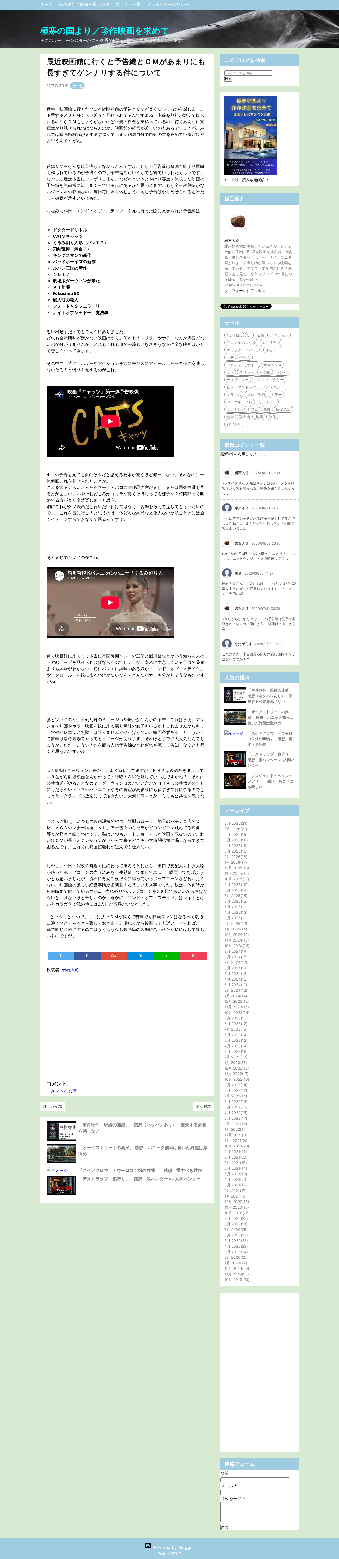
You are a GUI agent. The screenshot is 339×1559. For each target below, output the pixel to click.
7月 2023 (235, 1029)
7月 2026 (235, 829)
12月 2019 (236, 1268)
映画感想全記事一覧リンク (85, 4)
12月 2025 (236, 867)
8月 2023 (235, 1023)
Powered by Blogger (172, 1547)
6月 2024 (235, 968)
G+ (114, 956)
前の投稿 (203, 1106)
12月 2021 (235, 1135)
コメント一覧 (128, 4)
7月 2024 (235, 962)
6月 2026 (235, 834)
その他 (77, 85)
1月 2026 (235, 862)
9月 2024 (235, 951)
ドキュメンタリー (269, 379)
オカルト (272, 350)
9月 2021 (235, 1151)
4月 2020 (235, 1246)
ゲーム (244, 357)
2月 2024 (235, 990)
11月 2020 (236, 1207)
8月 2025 (235, 890)
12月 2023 (236, 1001)
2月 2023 (235, 1057)
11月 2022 (235, 1073)
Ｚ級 (260, 335)
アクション (279, 335)
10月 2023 (236, 1012)
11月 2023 (236, 1007)
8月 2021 (235, 1157)
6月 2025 (235, 901)
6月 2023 (235, 1034)
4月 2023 (235, 1046)
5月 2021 (235, 1174)
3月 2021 (235, 1185)
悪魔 (267, 409)
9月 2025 (235, 884)
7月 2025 (235, 895)
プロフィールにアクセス (244, 290)
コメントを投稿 (62, 1090)
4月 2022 (235, 1112)
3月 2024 (235, 984)
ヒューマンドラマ (241, 387)
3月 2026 (235, 851)
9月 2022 (235, 1085)
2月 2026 (235, 856)
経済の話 (283, 409)
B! (140, 956)
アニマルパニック (241, 342)
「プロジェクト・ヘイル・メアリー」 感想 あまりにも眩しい (270, 781)
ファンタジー (273, 387)
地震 (259, 416)
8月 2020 (235, 1224)
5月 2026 (235, 840)
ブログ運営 (256, 394)
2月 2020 (235, 1257)
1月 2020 (235, 1263)
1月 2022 (234, 1129)
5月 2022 (235, 1107)
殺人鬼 (244, 416)
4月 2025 (235, 912)
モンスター (267, 402)
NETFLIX (234, 335)
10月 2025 (236, 879)
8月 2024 (235, 957)
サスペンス (272, 365)
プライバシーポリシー (167, 4)
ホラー (276, 394)
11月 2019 (236, 1274)
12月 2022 (236, 1068)
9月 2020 (235, 1218)
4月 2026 (235, 845)
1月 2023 (235, 1062)
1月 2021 (234, 1196)
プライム (233, 394)
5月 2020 (235, 1240)
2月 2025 (235, 923)
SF (249, 335)
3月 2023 (235, 1051)
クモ (230, 357)
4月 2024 (235, 979)
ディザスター (237, 379)
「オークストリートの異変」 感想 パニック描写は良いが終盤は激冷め (270, 717)
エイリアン (271, 342)
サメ (230, 372)
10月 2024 (236, 945)
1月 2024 (235, 995)
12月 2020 (236, 1201)
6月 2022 (235, 1101)
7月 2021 (235, 1162)
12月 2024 (236, 934)
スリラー (246, 372)
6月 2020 (235, 1235)
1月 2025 (235, 929)
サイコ (252, 365)
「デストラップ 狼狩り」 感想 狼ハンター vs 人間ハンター (139, 1178)
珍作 (272, 416)
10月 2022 (236, 1079)
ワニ (254, 409)
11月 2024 (236, 940)
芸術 (230, 416)
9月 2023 (235, 1018)
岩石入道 (231, 240)
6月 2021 (235, 1168)
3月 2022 (235, 1118)
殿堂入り (233, 424)
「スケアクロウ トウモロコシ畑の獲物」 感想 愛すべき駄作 (140, 1170)
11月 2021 (235, 1140)
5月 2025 (235, 906)
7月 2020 (235, 1229)
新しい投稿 (52, 1106)
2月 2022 (235, 1123)
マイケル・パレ (239, 402)
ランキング (235, 409)
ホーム (47, 4)
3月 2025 (235, 918)
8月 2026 (235, 823)
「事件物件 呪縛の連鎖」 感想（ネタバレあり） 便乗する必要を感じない (272, 696)
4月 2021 (235, 1179)
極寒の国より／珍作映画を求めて (105, 30)
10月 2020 (236, 1213)
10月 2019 (236, 1279)
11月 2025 (236, 873)
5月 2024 (235, 973)
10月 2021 (236, 1146)
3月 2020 (235, 1251)
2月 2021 (234, 1190)
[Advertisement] (127, 1025)
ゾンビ (281, 372)
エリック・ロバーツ (243, 350)
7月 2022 (235, 1096)
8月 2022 (235, 1090)
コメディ (233, 365)
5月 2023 (235, 1040)
